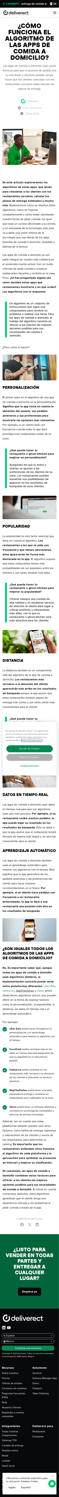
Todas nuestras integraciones (10, 1433)
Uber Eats (50, 986)
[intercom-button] (52, 1483)
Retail (5, 1455)
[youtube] (9, 1328)
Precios (6, 1378)
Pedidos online (10, 1450)
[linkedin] (4, 1328)
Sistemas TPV (9, 1440)
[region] (29, 748)
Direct (35, 1383)
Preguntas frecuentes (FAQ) (13, 1395)
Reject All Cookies (29, 757)
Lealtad (6, 1460)
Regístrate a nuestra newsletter (13, 1414)
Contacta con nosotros (14, 1388)
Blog (4, 1402)
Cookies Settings (29, 765)
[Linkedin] (37, 1224)
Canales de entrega (12, 1445)
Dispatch (37, 1388)
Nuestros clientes (11, 1407)
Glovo (40, 990)
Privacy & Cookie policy (32, 740)
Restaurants (38, 1431)
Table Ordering (40, 1393)
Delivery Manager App (44, 1378)
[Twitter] (29, 1224)
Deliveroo (8, 990)
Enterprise (38, 1436)
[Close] (53, 1476)
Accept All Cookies (30, 748)
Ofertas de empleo (12, 1383)
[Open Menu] (54, 13)
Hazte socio (8, 1465)
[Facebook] (22, 1224)
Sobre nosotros (10, 1373)
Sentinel (37, 1373)
